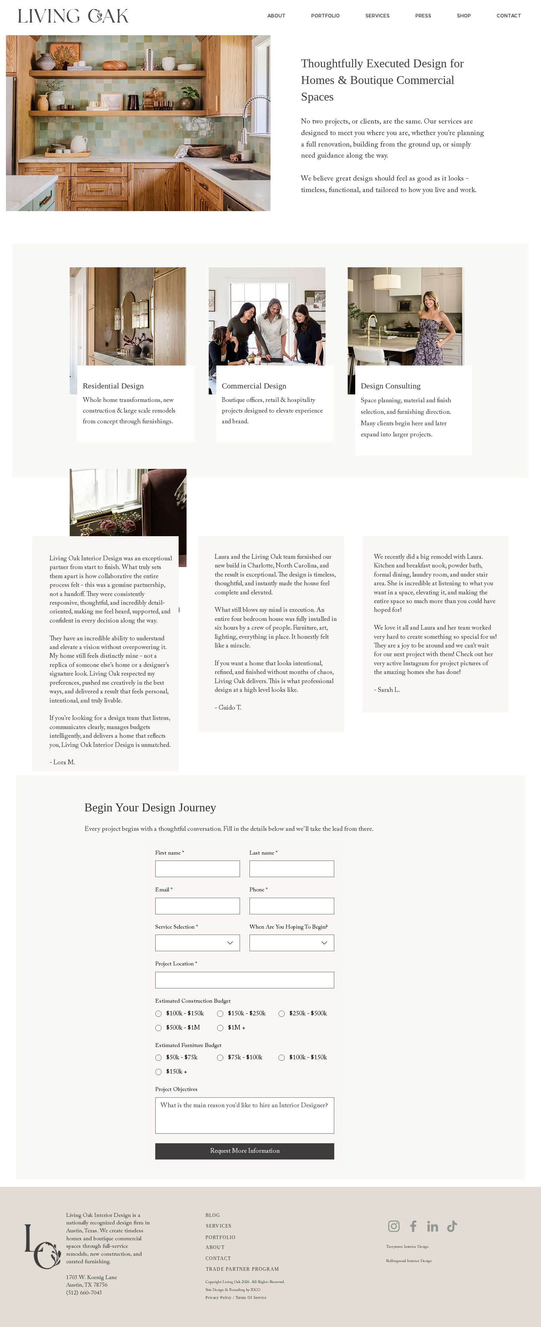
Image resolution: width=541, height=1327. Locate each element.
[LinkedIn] (432, 1226)
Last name (264, 853)
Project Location (176, 964)
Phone (259, 890)
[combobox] (197, 943)
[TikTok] (452, 1226)
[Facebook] (413, 1226)
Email (164, 890)
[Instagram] (394, 1226)
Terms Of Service (251, 1297)
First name (169, 853)
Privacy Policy (219, 1297)
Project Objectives (176, 1090)
